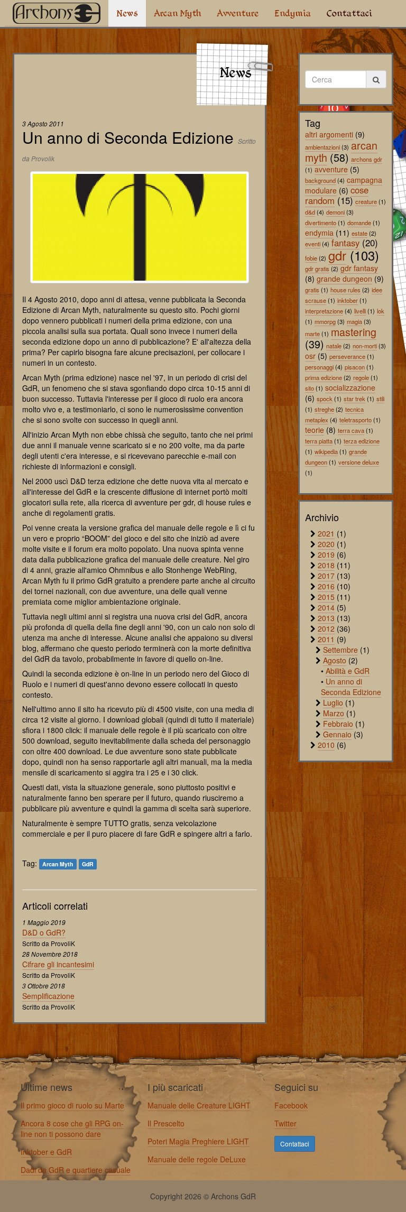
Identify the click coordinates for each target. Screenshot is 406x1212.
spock (325, 398)
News (127, 13)
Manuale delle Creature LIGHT (199, 1105)
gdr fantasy (359, 268)
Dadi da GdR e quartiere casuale (76, 1169)
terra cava (351, 430)
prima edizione (323, 377)
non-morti (365, 345)
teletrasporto (355, 419)
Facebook (291, 1105)
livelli (360, 311)
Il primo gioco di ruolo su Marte (72, 1105)
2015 (326, 596)
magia (354, 321)
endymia (319, 232)
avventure (331, 169)
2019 (326, 554)
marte (312, 333)
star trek (354, 398)
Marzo (333, 713)
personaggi (319, 367)
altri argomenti (329, 134)
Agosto (334, 660)
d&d (310, 212)
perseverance (347, 356)
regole (361, 377)
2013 (326, 618)
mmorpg (325, 321)
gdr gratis (317, 268)
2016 (326, 586)
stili (380, 398)
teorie (314, 429)
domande (359, 222)
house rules (345, 289)
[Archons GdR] (56, 13)
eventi (312, 243)
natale (334, 345)
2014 (326, 607)
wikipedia (326, 451)
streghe (324, 409)
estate (359, 233)
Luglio (333, 702)
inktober (347, 300)
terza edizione (362, 441)
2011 (326, 639)
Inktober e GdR (46, 1151)
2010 (326, 744)
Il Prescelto (165, 1123)
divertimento (320, 222)
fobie (311, 258)
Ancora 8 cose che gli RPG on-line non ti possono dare (72, 1128)
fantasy (345, 242)
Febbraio (338, 723)
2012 (326, 628)
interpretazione (324, 311)
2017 (326, 575)
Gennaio (337, 734)
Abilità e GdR (348, 670)
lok (380, 311)
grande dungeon (344, 278)
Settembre (340, 649)
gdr (337, 255)
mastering (353, 331)
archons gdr (366, 159)
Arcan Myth (177, 13)
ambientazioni (322, 147)
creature (366, 201)
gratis (312, 289)
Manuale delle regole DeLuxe (196, 1159)
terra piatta (319, 441)
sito (309, 388)
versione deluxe (358, 462)
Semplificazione (48, 996)
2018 (326, 565)
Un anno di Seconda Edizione (351, 686)
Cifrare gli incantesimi (58, 964)
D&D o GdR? (44, 932)
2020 (326, 544)
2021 (326, 533)
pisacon (355, 367)
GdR (88, 864)
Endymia (292, 13)
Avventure (238, 13)
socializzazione (350, 387)
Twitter (285, 1123)
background (320, 180)
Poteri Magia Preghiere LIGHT (198, 1141)
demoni (335, 212)
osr (310, 355)
